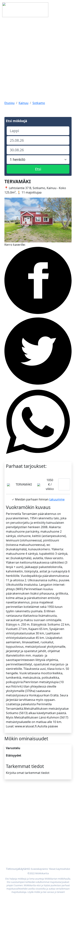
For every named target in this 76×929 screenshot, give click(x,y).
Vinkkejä (10, 810)
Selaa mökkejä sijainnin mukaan (26, 848)
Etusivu (9, 103)
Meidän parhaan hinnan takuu (25, 852)
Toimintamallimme (17, 805)
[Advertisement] (38, 59)
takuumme (57, 499)
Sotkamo (38, 103)
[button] (9, 220)
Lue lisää (64, 484)
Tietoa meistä (13, 801)
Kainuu (23, 103)
